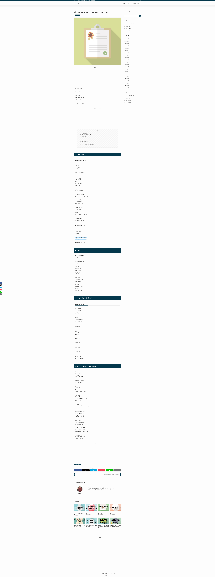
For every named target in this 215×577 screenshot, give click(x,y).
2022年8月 (127, 55)
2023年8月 (127, 43)
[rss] (139, 0)
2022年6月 (127, 57)
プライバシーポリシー (103, 573)
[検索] (140, 0)
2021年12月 (127, 69)
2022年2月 (127, 64)
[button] (78, 470)
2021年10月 (127, 73)
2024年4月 (127, 41)
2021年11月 (127, 71)
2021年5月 (127, 85)
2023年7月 (127, 45)
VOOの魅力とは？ (84, 133)
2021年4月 (127, 87)
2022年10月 (127, 50)
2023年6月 (127, 48)
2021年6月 (127, 83)
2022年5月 (127, 59)
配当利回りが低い (85, 141)
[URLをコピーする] (117, 470)
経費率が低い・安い (85, 136)
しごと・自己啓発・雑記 (129, 23)
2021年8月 (127, 78)
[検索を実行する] (140, 16)
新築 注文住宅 (128, 28)
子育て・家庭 (127, 26)
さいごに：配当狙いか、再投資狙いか (87, 144)
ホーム (109, 573)
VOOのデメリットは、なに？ (86, 139)
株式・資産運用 (78, 464)
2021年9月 (127, 76)
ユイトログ (77, 3)
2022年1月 (127, 66)
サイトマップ (113, 573)
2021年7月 (127, 80)
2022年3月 (127, 62)
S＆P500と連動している (86, 134)
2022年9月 (127, 52)
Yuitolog (80, 493)
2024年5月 (127, 38)
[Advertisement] (97, 76)
